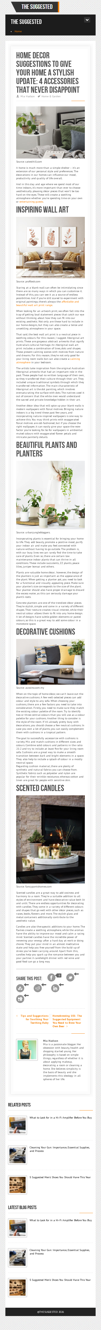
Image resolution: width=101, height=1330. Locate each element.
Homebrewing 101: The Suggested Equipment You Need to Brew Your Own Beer (67, 1021)
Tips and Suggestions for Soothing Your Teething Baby (34, 1019)
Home (18, 31)
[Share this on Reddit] (40, 988)
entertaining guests (31, 201)
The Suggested (26, 22)
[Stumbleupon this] (22, 988)
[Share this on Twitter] (72, 977)
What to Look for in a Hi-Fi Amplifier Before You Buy (61, 1117)
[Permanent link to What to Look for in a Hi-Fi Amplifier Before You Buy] (17, 1125)
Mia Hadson (27, 96)
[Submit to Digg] (22, 999)
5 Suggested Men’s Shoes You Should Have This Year (60, 1177)
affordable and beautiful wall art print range (47, 303)
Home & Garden (51, 96)
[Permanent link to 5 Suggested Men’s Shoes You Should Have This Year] (17, 1185)
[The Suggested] (36, 7)
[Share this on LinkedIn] (57, 988)
